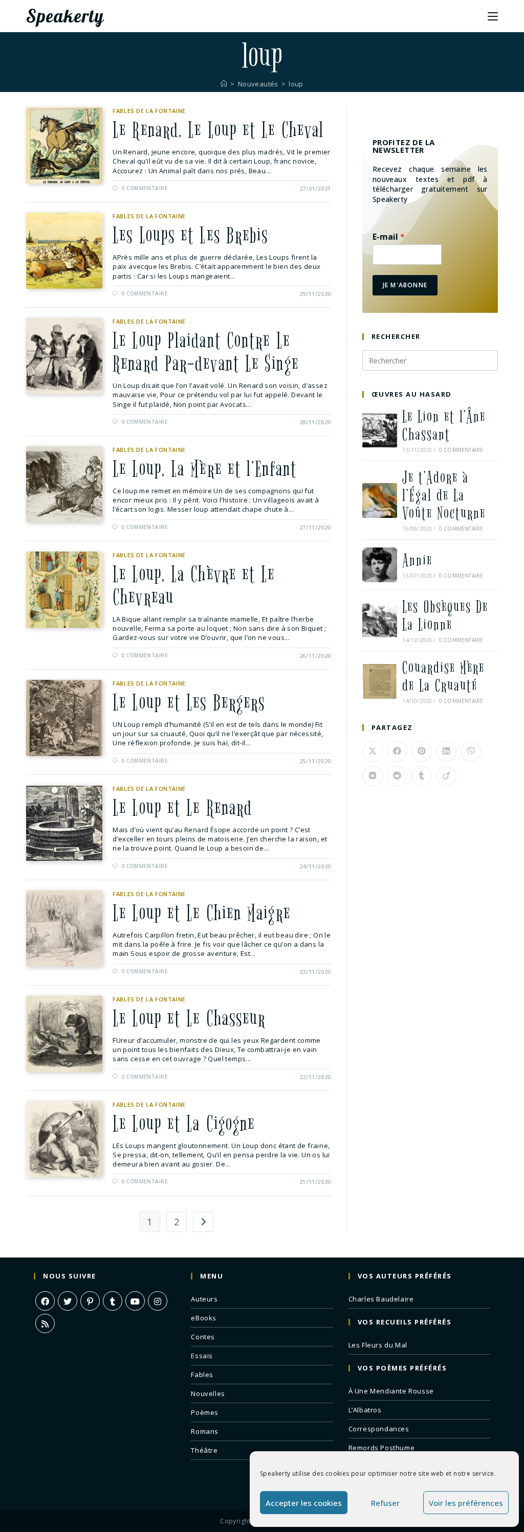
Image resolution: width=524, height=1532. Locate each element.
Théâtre (204, 1450)
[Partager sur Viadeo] (446, 776)
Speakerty (65, 16)
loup (296, 83)
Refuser (385, 1503)
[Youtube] (135, 1301)
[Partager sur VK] (372, 776)
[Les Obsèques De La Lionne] (379, 620)
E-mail (389, 237)
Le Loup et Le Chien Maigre (202, 913)
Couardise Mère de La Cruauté (443, 676)
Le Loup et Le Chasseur (189, 1018)
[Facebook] (45, 1301)
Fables (202, 1374)
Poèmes (205, 1412)
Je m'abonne (405, 285)
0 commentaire (144, 188)
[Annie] (379, 564)
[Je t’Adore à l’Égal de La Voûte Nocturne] (379, 500)
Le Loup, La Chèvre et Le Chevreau (194, 586)
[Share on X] (372, 751)
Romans (205, 1431)
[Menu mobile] (493, 16)
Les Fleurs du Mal (377, 1345)
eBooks (203, 1317)
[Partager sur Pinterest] (421, 751)
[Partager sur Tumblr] (421, 776)
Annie (417, 560)
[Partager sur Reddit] (397, 776)
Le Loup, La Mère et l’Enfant (205, 469)
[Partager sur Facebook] (397, 751)
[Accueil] (224, 83)
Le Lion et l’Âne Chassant (444, 425)
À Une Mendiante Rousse (391, 1391)
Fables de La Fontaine (149, 111)
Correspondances (378, 1428)
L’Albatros (365, 1409)
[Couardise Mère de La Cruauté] (379, 681)
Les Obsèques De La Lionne (445, 616)
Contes (203, 1336)
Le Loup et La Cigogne (184, 1124)
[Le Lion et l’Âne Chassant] (379, 430)
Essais (202, 1355)
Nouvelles (208, 1393)
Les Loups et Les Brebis (190, 235)
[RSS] (45, 1323)
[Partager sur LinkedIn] (446, 751)
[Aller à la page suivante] (203, 1221)
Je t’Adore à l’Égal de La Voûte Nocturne (444, 495)
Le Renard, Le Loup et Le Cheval (218, 130)
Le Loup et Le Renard (182, 808)
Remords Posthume (381, 1447)
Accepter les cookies (304, 1503)
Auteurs (204, 1299)
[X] (67, 1301)
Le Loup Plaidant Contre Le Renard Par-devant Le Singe (206, 352)
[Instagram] (157, 1301)
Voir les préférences (466, 1503)
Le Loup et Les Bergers (189, 703)
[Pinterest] (90, 1301)
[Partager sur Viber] (471, 751)
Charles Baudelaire (381, 1299)
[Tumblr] (112, 1301)
